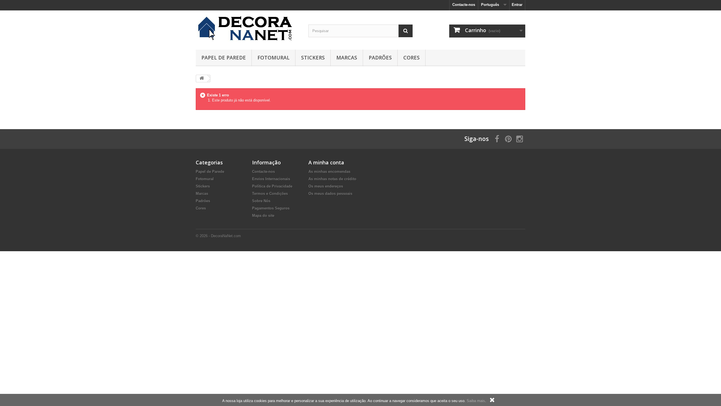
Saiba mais (476, 401)
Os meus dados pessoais (330, 193)
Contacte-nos (463, 5)
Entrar (517, 5)
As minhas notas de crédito (332, 179)
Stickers (313, 57)
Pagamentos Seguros (271, 208)
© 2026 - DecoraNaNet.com (218, 236)
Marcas (346, 57)
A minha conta (326, 162)
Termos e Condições (270, 193)
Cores (411, 57)
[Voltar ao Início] (201, 78)
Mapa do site (263, 215)
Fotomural (273, 57)
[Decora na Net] (248, 29)
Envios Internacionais (271, 179)
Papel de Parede (223, 57)
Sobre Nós (261, 201)
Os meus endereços (325, 186)
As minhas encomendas (329, 171)
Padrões (380, 57)
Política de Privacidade (272, 186)
